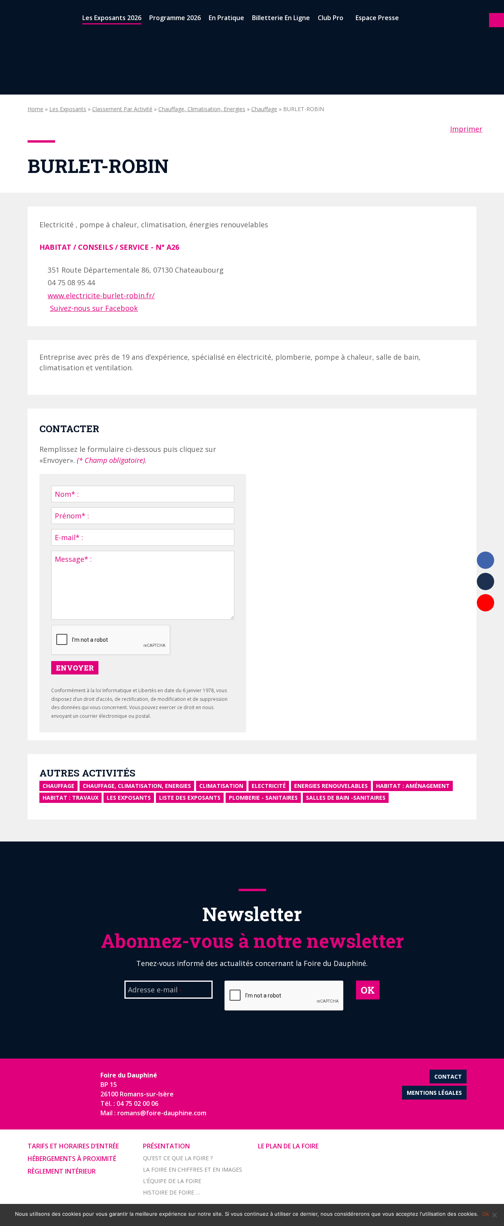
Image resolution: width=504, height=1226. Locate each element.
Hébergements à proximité (72, 1158)
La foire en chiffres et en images (192, 1169)
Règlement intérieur (62, 1171)
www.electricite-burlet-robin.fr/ (101, 295)
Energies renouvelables (331, 785)
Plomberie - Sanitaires (263, 797)
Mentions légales (434, 1092)
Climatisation (221, 785)
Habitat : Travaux (70, 797)
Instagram (485, 624)
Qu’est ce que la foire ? (178, 1158)
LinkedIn (485, 581)
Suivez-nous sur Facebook (94, 308)
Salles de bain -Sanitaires (345, 797)
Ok (485, 1214)
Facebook (485, 560)
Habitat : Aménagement (413, 785)
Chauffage (264, 109)
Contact (448, 1076)
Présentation (166, 1146)
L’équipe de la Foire (172, 1181)
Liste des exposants (189, 797)
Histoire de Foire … (171, 1192)
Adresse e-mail (155, 990)
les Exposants (67, 109)
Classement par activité (122, 109)
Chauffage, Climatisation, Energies (201, 109)
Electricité (269, 785)
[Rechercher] (409, 19)
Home (35, 109)
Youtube (485, 602)
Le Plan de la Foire (288, 1146)
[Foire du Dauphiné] (19, 19)
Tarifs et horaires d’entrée (73, 1146)
